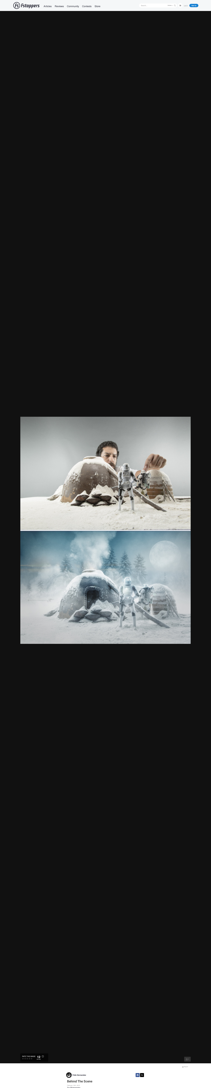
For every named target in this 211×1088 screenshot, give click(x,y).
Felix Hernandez (79, 1075)
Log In (186, 5)
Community (73, 6)
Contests (87, 6)
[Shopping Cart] (180, 5)
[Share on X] (142, 1075)
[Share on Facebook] (138, 1075)
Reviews (59, 6)
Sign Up (193, 5)
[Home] (26, 5)
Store (97, 6)
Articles (48, 6)
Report (186, 1066)
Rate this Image (28, 1056)
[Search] (175, 5)
